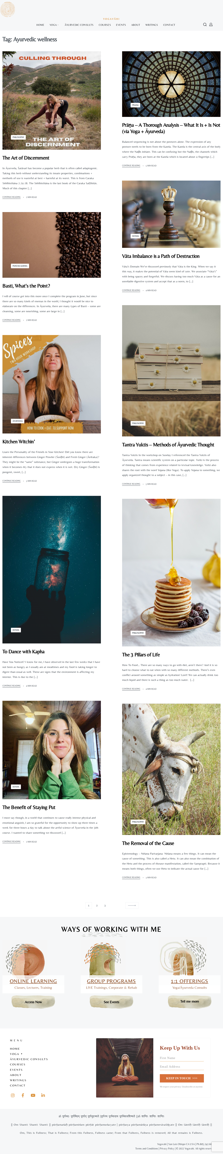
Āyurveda (18, 421)
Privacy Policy (167, 1148)
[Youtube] (33, 1095)
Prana (135, 105)
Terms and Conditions (146, 1148)
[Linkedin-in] (43, 1095)
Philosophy (18, 137)
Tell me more (189, 1001)
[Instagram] (13, 1095)
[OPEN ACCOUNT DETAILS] (211, 24)
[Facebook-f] (23, 1095)
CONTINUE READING (11, 197)
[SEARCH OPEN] (205, 24)
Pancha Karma (20, 266)
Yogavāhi (111, 18)
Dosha (135, 236)
